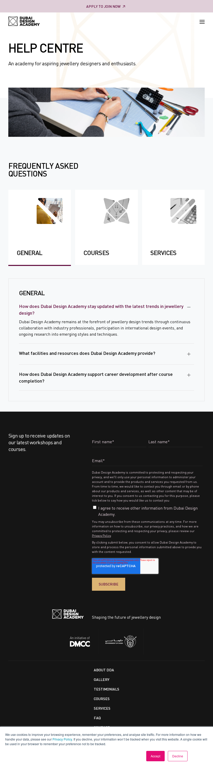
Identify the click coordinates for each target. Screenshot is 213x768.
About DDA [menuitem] (104, 670)
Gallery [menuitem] (101, 679)
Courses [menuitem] (102, 698)
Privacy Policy (62, 739)
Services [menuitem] (102, 708)
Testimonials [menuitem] (106, 689)
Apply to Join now (103, 6)
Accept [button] (155, 756)
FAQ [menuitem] (97, 718)
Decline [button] (177, 756)
